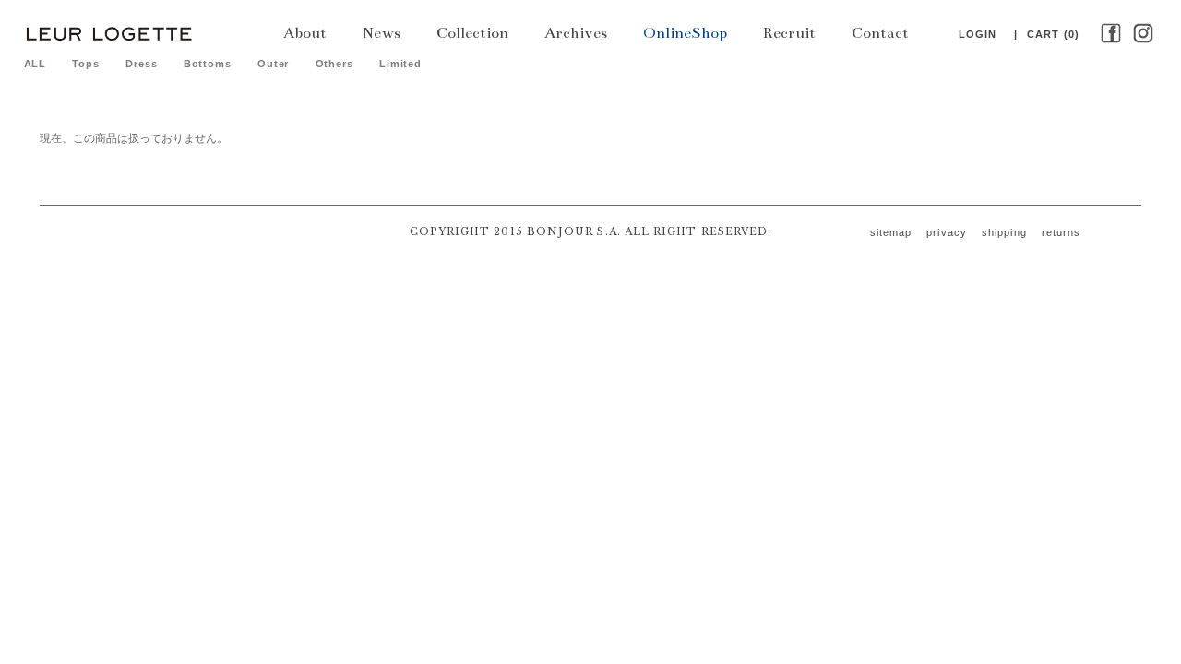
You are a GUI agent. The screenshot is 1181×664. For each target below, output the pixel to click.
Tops (86, 63)
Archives (575, 33)
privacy (946, 232)
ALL (35, 63)
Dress (141, 63)
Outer (273, 63)
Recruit (789, 33)
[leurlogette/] (108, 32)
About (305, 33)
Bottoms (208, 63)
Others (334, 63)
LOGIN (977, 34)
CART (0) (1053, 34)
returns (1061, 232)
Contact (880, 33)
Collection (472, 33)
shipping (1004, 232)
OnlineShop (685, 33)
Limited (400, 63)
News (381, 33)
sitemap (891, 232)
